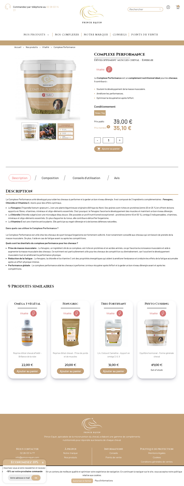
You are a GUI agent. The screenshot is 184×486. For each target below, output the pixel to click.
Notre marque (70, 453)
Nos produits (70, 457)
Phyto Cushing (157, 304)
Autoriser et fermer (82, 480)
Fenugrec (70, 304)
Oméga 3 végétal (27, 304)
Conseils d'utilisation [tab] (86, 178)
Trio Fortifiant (113, 304)
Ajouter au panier (108, 149)
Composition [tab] (50, 178)
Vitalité (100, 69)
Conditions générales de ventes (156, 462)
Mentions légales (156, 453)
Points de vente (114, 457)
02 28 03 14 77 (27, 453)
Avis (117, 178)
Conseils (114, 453)
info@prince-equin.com (27, 457)
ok (36, 477)
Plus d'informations (104, 480)
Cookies (157, 457)
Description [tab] (19, 178)
